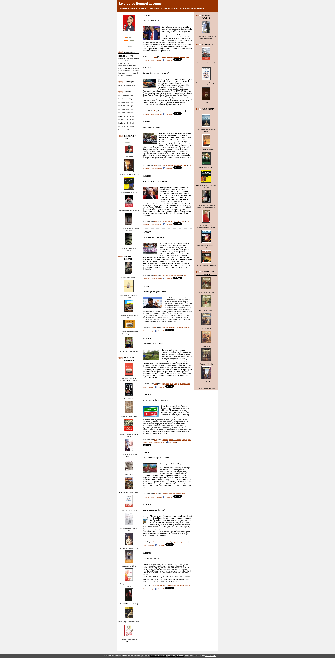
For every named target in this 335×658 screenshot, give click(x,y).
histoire (168, 585)
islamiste (180, 165)
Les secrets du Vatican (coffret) (129, 174)
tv (177, 327)
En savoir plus (210, 656)
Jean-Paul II (206, 382)
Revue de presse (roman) (129, 416)
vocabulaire (177, 440)
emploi (171, 440)
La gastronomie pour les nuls (156, 458)
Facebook (168, 60)
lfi (173, 57)
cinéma (170, 221)
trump (164, 57)
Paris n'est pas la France (129, 510)
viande (165, 493)
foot (163, 327)
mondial (173, 327)
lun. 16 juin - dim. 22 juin (125, 106)
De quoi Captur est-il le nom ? (156, 73)
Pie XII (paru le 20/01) (206, 310)
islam (185, 165)
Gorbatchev (129, 157)
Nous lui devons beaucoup (155, 181)
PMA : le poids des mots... (154, 237)
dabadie (165, 221)
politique (154, 542)
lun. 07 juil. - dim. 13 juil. (125, 95)
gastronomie (177, 493)
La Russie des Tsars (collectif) (129, 351)
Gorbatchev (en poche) (128, 277)
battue (167, 384)
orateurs (160, 542)
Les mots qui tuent (151, 127)
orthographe (175, 585)
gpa (175, 275)
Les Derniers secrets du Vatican (129, 210)
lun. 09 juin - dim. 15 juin (125, 109)
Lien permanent (184, 327)
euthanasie (169, 275)
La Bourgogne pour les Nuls (129, 192)
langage (169, 57)
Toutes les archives (124, 130)
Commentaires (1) (156, 224)
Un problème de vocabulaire (155, 400)
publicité (165, 111)
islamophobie (172, 165)
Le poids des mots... (152, 21)
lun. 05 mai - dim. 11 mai (126, 126)
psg (163, 384)
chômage (165, 440)
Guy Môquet (156, 585)
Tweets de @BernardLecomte (205, 388)
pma (164, 275)
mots (183, 111)
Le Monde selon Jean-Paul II (206, 167)
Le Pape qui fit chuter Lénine (129, 548)
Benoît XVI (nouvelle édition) (129, 604)
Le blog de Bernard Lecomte (140, 3)
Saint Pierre (206, 346)
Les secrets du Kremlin (206, 149)
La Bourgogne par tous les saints (128, 622)
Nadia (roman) (128, 398)
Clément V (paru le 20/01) (206, 292)
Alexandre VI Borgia (206, 364)
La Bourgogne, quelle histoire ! (128, 492)
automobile (171, 111)
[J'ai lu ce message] (332, 656)
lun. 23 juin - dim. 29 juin (125, 102)
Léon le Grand (206, 328)
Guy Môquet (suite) (151, 558)
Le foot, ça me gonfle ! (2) (154, 292)
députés (176, 57)
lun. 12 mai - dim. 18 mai (126, 123)
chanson (176, 221)
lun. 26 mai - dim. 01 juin (126, 116)
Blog (155, 57)
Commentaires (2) (156, 497)
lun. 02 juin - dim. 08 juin (125, 112)
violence (182, 57)
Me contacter (129, 46)
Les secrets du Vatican (129, 566)
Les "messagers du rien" (154, 510)
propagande (167, 542)
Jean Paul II (129, 474)
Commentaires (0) (156, 60)
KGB (206, 103)
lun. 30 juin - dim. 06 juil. (125, 99)
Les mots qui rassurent (153, 344)
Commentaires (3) (160, 442)
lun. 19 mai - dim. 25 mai (126, 119)
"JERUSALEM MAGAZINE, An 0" (206, 265)
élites (189, 440)
